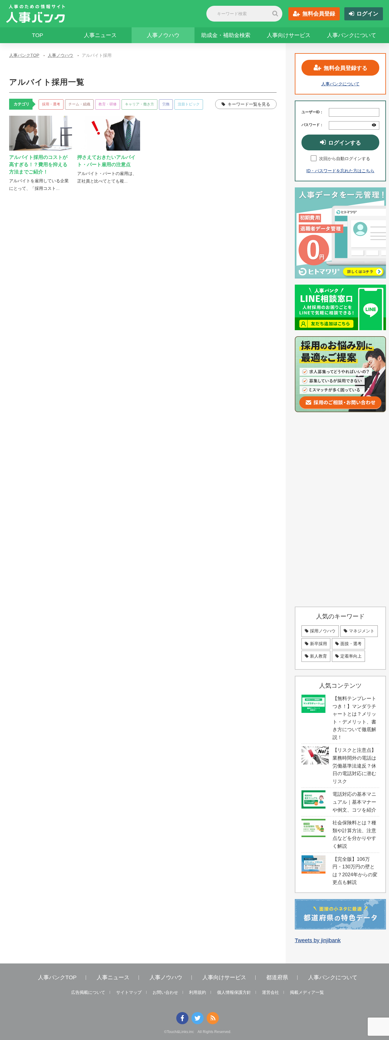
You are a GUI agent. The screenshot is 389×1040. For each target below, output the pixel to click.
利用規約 (197, 992)
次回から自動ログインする (344, 158)
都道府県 (277, 977)
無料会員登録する (345, 68)
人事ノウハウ (163, 35)
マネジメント (361, 630)
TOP (37, 35)
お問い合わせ (165, 992)
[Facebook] (182, 1018)
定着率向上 (351, 656)
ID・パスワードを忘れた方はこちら (340, 170)
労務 (166, 104)
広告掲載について (88, 992)
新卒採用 (318, 643)
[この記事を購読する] (213, 1018)
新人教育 (318, 656)
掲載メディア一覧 (307, 992)
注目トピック (189, 104)
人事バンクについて (351, 35)
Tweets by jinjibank (318, 940)
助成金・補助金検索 (225, 35)
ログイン (367, 13)
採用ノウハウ (323, 630)
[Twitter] (197, 1018)
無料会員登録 (318, 13)
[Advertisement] (340, 509)
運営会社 (270, 992)
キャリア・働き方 (139, 104)
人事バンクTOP (24, 55)
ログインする (344, 142)
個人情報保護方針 (234, 992)
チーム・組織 (79, 104)
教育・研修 (107, 104)
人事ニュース (100, 35)
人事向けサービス (289, 35)
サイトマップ (129, 992)
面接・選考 (351, 643)
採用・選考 (51, 104)
